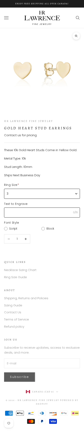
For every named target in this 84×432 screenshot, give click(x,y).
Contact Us (12, 312)
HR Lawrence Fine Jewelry (28, 121)
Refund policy (14, 326)
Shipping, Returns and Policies (26, 298)
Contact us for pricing (20, 135)
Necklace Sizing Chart (20, 270)
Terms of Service (16, 319)
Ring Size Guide (15, 277)
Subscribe (19, 377)
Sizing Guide (13, 305)
